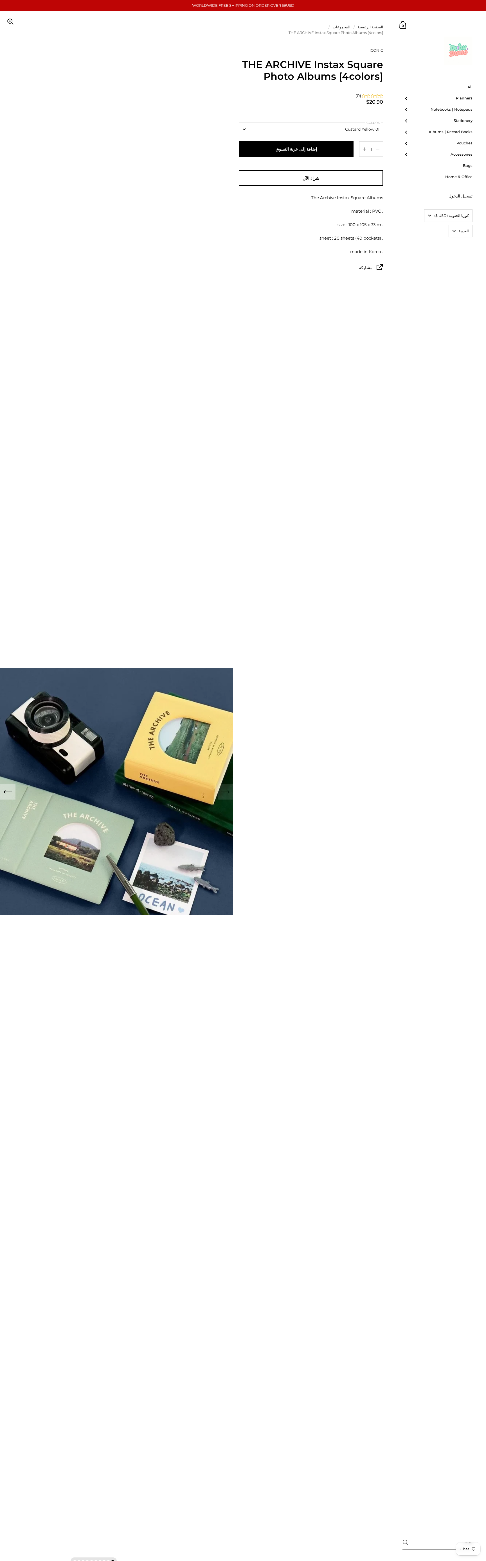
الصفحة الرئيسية (370, 27)
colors (373, 123)
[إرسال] (405, 1542)
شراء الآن (311, 178)
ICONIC (376, 50)
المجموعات (341, 27)
